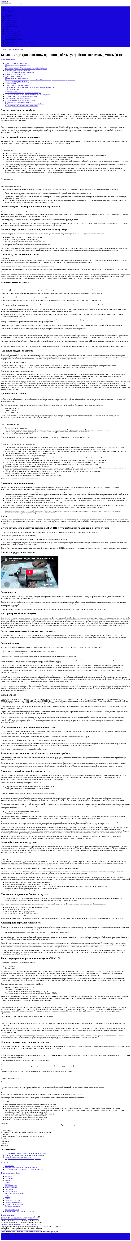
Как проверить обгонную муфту (17, 85)
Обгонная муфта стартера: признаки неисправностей (24, 67)
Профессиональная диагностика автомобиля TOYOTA (24, 46)
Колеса (7, 18)
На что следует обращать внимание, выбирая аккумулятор (26, 69)
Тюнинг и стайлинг (12, 9)
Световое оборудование (13, 33)
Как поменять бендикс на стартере (17, 65)
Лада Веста (9, 24)
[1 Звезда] (4, 1132)
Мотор (7, 29)
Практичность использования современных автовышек (24, 1155)
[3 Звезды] (20, 1132)
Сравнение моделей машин (14, 35)
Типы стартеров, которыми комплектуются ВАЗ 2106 (24, 104)
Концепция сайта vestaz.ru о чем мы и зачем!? (21, 1168)
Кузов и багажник (11, 22)
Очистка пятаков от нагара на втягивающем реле (23, 93)
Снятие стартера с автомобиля (16, 63)
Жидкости (8, 15)
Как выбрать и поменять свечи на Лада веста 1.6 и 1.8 (19, 1219)
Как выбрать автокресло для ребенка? (18, 1157)
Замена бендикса (12, 89)
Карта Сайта (9, 44)
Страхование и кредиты (13, 39)
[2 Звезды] (12, 1132)
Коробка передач (11, 20)
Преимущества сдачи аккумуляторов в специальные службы (26, 1153)
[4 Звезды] (28, 1132)
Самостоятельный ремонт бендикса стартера (21, 96)
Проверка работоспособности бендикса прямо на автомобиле (32, 87)
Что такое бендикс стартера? (15, 74)
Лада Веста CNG (11, 26)
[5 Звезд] (35, 1132)
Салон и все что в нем (12, 31)
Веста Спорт (9, 13)
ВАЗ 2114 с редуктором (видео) (17, 82)
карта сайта (9, 7)
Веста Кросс (9, 11)
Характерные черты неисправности (18, 102)
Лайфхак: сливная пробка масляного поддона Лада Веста (21, 1224)
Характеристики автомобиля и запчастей (19, 42)
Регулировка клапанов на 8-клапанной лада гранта (23, 1159)
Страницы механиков (12, 37)
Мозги (7, 28)
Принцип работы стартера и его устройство (21, 106)
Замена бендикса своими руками (17, 98)
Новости (8, 1199)
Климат (7, 16)
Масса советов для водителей (15, 1193)
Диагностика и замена (13, 76)
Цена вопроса (11, 91)
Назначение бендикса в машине (21, 72)
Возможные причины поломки (16, 78)
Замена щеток (10, 83)
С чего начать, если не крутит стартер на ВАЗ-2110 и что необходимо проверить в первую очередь (40, 80)
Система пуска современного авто (17, 70)
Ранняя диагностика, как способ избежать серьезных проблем (27, 95)
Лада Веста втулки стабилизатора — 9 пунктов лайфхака (21, 1230)
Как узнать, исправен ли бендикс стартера (21, 100)
